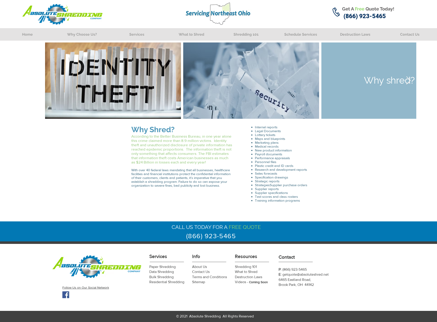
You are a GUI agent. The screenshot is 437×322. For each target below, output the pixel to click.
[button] (136, 34)
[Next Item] (408, 80)
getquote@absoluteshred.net (305, 274)
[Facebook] (65, 294)
